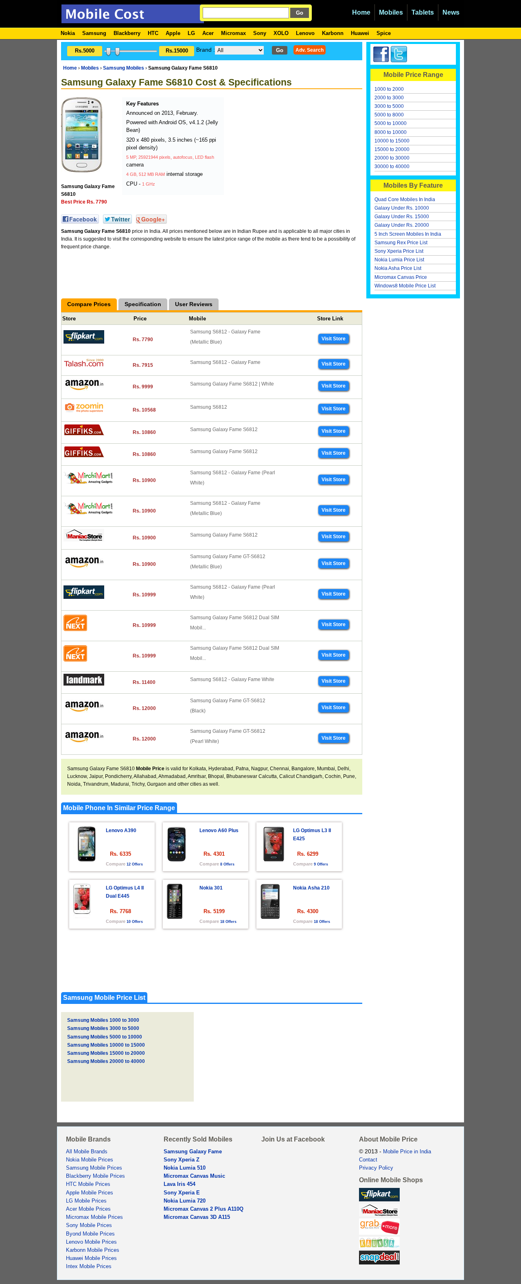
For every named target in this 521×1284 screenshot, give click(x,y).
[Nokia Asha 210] (270, 916)
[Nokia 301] (174, 916)
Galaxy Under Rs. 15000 (401, 216)
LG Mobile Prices (86, 1201)
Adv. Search (310, 50)
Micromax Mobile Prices (94, 1217)
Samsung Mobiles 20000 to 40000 (106, 1061)
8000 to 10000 (390, 132)
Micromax (233, 33)
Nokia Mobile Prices (89, 1160)
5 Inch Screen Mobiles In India (407, 234)
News (451, 12)
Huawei (360, 33)
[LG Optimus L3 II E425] (273, 859)
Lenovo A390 (121, 830)
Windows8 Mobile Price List (405, 286)
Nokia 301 (211, 888)
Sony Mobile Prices (89, 1225)
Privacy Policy (376, 1168)
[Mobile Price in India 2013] (132, 19)
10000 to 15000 (391, 141)
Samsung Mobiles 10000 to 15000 (106, 1045)
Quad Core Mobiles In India (404, 199)
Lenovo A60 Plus (219, 830)
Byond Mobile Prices (90, 1234)
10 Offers (135, 922)
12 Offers (135, 864)
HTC (153, 33)
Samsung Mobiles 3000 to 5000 (103, 1028)
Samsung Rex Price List (400, 242)
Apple (173, 33)
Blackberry (127, 33)
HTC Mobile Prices (88, 1184)
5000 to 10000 (390, 123)
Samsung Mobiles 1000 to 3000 (103, 1020)
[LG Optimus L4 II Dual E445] (81, 916)
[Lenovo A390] (86, 859)
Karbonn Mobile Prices (92, 1250)
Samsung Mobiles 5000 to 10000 (104, 1037)
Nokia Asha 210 (311, 888)
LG (191, 33)
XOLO (281, 33)
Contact (368, 1160)
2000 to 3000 (389, 98)
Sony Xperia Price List (398, 251)
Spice (384, 33)
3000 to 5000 (389, 106)
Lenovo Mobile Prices (91, 1242)
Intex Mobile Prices (89, 1266)
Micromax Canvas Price (400, 277)
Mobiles (391, 12)
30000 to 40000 (391, 166)
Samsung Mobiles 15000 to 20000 (106, 1053)
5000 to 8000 (389, 115)
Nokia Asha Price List (397, 268)
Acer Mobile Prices (88, 1209)
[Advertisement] (287, 148)
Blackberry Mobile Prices (95, 1176)
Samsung (94, 33)
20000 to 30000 (391, 158)
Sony (259, 33)
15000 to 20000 (391, 149)
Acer (208, 33)
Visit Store (334, 339)
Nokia (68, 33)
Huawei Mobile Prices (91, 1258)
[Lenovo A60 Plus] (176, 859)
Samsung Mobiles (123, 68)
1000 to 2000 (389, 89)
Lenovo (305, 33)
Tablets (423, 12)
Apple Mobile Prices (89, 1193)
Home (361, 12)
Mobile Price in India (407, 1152)
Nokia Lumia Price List (399, 260)
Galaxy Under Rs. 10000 (401, 208)
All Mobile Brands (86, 1152)
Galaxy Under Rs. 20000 (401, 225)
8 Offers (227, 864)
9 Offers (321, 864)
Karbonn (333, 33)
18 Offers (228, 922)
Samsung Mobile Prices (94, 1168)
